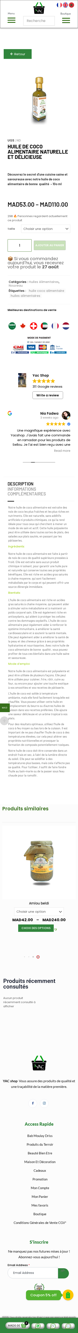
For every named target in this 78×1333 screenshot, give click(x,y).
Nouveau (16, 285)
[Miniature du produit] (61, 72)
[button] (20, 352)
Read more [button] (62, 451)
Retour (19, 54)
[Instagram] (44, 1103)
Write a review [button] (47, 395)
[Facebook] (32, 1103)
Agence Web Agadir (65, 1317)
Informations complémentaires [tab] (27, 491)
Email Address (19, 1265)
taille (11, 229)
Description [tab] (20, 483)
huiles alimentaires (25, 296)
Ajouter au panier (49, 245)
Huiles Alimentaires (44, 282)
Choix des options (35, 928)
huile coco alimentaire (46, 291)
